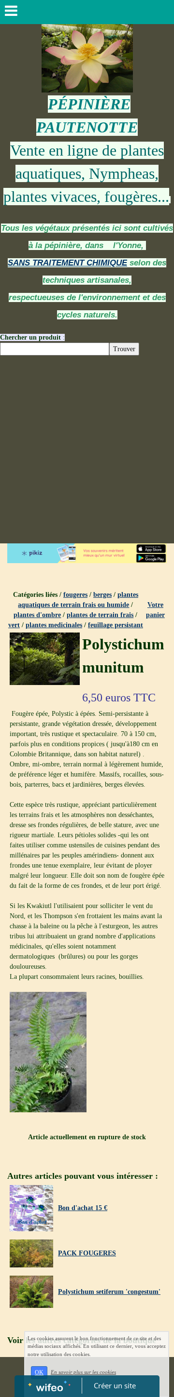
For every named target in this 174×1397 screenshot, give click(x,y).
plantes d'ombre (37, 615)
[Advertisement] (87, 452)
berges (102, 594)
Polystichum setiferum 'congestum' (109, 1291)
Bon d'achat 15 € (82, 1208)
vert (14, 625)
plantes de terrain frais (100, 615)
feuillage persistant (115, 625)
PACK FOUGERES (87, 1253)
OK (39, 1372)
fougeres (75, 594)
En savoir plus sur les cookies (83, 1372)
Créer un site (115, 1385)
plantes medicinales (54, 625)
